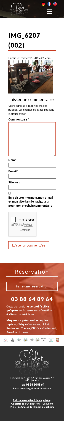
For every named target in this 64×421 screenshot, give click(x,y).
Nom (12, 160)
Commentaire (18, 119)
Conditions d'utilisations (26, 403)
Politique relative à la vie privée (31, 400)
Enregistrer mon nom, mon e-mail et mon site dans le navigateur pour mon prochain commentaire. (30, 201)
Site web (14, 182)
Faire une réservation (32, 286)
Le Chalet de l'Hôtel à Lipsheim (36, 406)
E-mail (13, 171)
